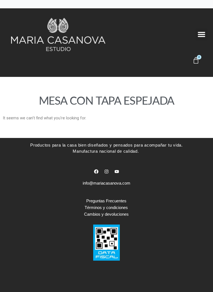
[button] (202, 34)
